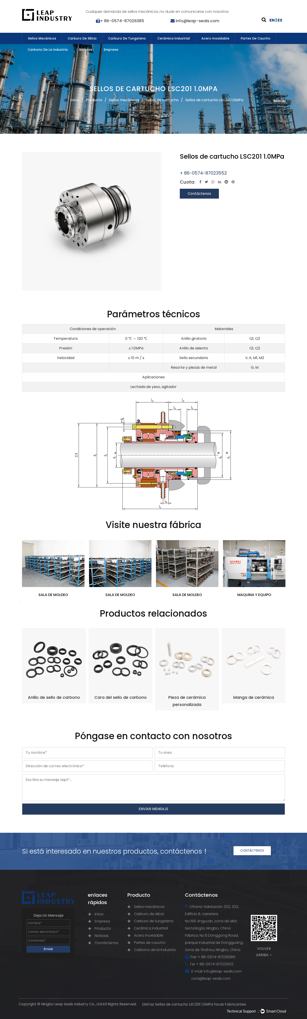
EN (272, 20)
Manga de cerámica (253, 697)
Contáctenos (199, 193)
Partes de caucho (255, 38)
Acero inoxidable (215, 38)
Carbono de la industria (48, 49)
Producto (94, 100)
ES (280, 20)
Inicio (74, 100)
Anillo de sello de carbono (54, 697)
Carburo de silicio (82, 38)
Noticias (85, 49)
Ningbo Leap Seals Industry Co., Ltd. (71, 1004)
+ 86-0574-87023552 (203, 173)
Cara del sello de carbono (120, 697)
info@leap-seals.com (197, 21)
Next (20, 600)
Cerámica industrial (173, 38)
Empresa (111, 49)
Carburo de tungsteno (127, 38)
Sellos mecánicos (42, 38)
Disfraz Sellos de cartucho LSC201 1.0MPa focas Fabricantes (194, 1004)
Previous (20, 537)
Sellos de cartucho (162, 100)
